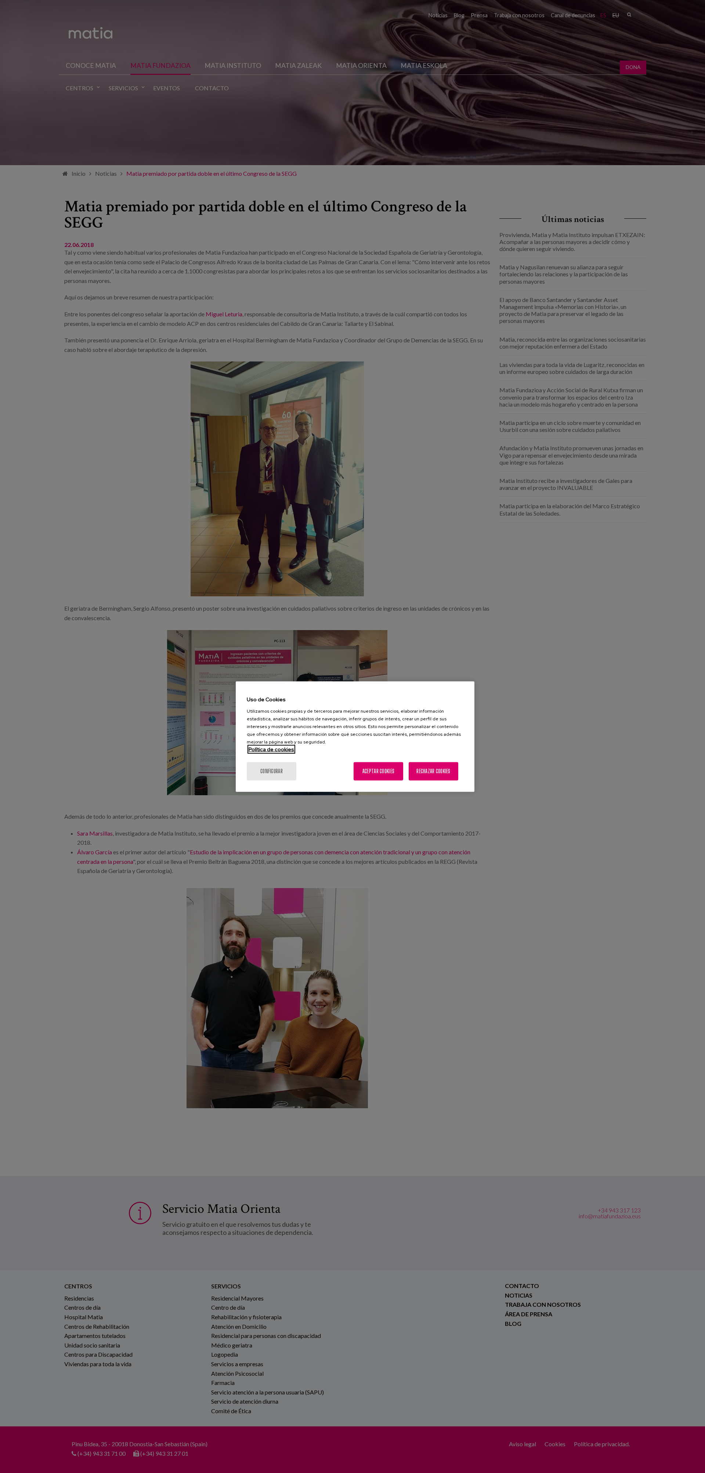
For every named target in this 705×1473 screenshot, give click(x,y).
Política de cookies (271, 749)
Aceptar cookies (378, 771)
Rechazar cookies (433, 771)
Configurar (271, 771)
